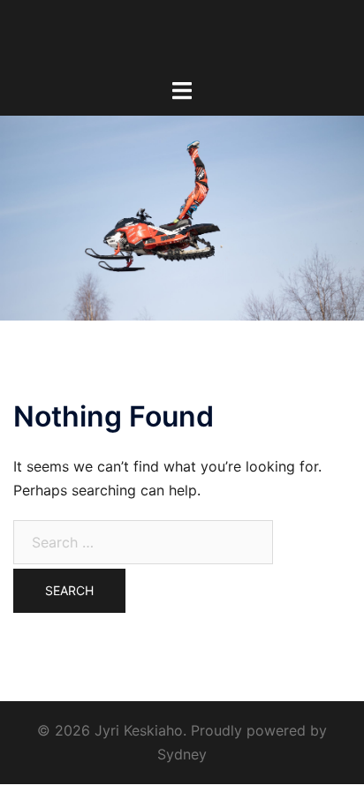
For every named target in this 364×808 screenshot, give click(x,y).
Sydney (182, 754)
